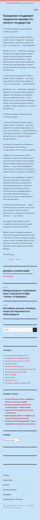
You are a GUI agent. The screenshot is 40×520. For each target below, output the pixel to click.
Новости (18, 259)
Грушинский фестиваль (13, 366)
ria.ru (12, 254)
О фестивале (8, 480)
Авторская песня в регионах (14, 355)
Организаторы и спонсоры (12, 499)
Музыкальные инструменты (14, 372)
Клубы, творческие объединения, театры (18, 369)
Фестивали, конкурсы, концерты (16, 383)
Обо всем (8, 377)
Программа (7, 494)
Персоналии (9, 380)
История (6, 485)
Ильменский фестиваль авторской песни (14, 505)
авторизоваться (8, 276)
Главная (6, 475)
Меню (36, 10)
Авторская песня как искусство (15, 361)
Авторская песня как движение (15, 358)
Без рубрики (9, 364)
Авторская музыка (9, 489)
